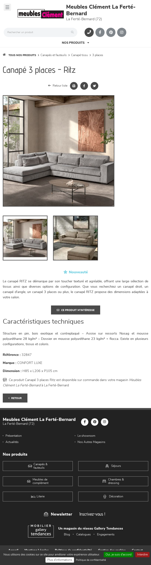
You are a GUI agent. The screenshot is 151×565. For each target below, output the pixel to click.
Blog (67, 534)
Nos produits (73, 42)
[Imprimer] (74, 86)
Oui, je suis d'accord (118, 554)
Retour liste (60, 85)
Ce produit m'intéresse (77, 310)
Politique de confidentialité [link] (91, 560)
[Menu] (7, 7)
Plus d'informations (59, 559)
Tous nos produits (22, 55)
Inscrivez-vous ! (92, 514)
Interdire (142, 554)
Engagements (106, 534)
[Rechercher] (73, 32)
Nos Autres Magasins (91, 442)
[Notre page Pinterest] (110, 32)
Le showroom (86, 435)
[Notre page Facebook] (100, 32)
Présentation (14, 435)
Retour (16, 398)
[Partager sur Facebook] (84, 86)
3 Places (97, 55)
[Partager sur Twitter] (94, 86)
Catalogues (83, 534)
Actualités (12, 442)
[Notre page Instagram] (121, 32)
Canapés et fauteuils (54, 55)
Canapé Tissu (79, 55)
